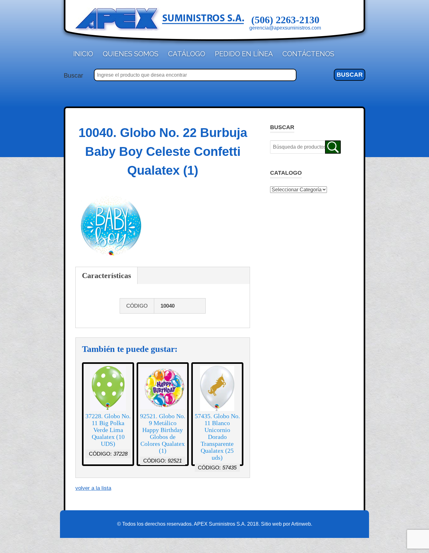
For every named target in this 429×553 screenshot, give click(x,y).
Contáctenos (308, 54)
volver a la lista (93, 488)
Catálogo (186, 54)
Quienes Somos (130, 54)
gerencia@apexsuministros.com (285, 27)
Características (106, 275)
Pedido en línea (244, 54)
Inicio (83, 54)
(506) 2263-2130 (285, 19)
